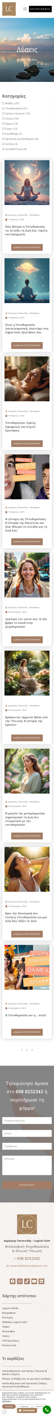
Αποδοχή (9, 1406)
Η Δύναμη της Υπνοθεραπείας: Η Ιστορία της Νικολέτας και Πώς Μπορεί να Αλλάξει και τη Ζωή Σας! (26, 524)
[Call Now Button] (47, 1410)
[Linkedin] (41, 1281)
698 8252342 (28, 1258)
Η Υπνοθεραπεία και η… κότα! (25, 1015)
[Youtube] (34, 1281)
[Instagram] (20, 1281)
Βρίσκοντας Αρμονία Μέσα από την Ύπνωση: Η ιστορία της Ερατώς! (26, 720)
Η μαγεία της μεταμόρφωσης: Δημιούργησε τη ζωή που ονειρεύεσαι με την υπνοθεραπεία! (25, 818)
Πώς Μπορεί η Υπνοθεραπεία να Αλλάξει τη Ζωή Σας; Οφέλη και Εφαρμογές (26, 230)
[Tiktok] (27, 1281)
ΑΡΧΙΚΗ (21, 59)
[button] (25, 9)
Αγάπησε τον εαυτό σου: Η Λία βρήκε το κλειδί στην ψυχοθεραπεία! (26, 622)
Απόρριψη (24, 1406)
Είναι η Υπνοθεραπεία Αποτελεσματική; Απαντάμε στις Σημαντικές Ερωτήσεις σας (27, 328)
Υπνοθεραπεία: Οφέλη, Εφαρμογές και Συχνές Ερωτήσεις (20, 426)
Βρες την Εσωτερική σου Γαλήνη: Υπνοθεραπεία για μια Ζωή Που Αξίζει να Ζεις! (26, 917)
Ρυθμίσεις (40, 1406)
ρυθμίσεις (6, 1401)
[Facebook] (12, 1281)
